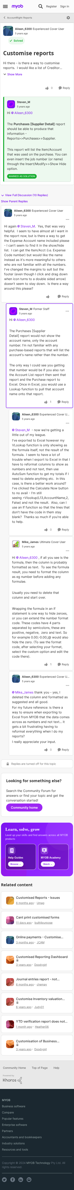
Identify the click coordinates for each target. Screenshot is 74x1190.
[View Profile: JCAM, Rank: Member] (10, 940)
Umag (40, 903)
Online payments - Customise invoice (38, 937)
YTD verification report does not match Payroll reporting (40, 1021)
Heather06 (42, 1026)
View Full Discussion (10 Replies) (26, 195)
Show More (14, 74)
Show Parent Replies (14, 201)
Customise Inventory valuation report (39, 999)
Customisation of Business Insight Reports (36, 1041)
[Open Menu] (68, 18)
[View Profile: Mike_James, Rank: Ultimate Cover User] (16, 544)
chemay (42, 984)
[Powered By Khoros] (37, 1079)
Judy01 (39, 1007)
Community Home (14, 1067)
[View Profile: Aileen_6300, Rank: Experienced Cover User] (8, 31)
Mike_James (30, 542)
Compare (8, 1112)
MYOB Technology (38, 1162)
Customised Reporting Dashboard (42, 957)
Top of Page (40, 1067)
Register (51, 6)
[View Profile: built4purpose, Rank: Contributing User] (10, 920)
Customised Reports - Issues (38, 898)
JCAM (40, 942)
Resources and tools (15, 1149)
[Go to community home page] (17, 6)
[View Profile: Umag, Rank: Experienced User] (10, 901)
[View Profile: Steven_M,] (11, 104)
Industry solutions (13, 1143)
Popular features (12, 1118)
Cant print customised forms (37, 917)
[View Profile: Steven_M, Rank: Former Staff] (13, 311)
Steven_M (23, 102)
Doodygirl (40, 964)
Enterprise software (14, 1124)
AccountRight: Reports (19, 17)
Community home (24, 807)
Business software (13, 1106)
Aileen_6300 (23, 28)
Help (56, 1067)
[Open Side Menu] (5, 6)
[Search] (40, 6)
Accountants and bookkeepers (22, 1137)
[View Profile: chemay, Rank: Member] (10, 982)
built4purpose (43, 922)
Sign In (64, 6)
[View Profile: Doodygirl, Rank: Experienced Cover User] (10, 960)
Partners (7, 1131)
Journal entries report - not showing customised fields (36, 979)
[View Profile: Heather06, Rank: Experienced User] (10, 1024)
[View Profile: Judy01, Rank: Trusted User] (10, 1002)
